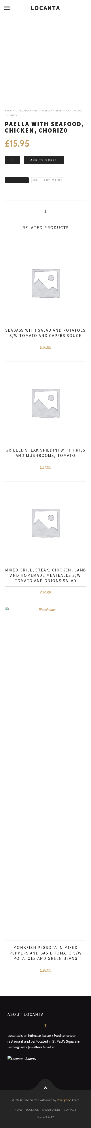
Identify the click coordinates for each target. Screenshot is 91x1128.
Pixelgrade (64, 1100)
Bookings (32, 1109)
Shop (8, 110)
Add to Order (43, 159)
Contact (70, 1109)
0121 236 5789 (45, 1116)
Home (18, 1109)
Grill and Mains (26, 110)
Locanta (45, 8)
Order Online (51, 1109)
